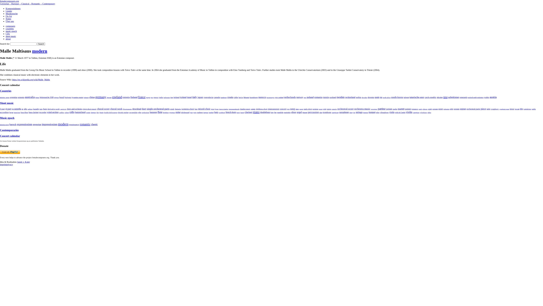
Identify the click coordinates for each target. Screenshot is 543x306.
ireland (177, 97)
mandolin (280, 112)
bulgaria (68, 97)
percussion (313, 112)
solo (451, 109)
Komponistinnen (13, 8)
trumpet (372, 112)
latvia (241, 97)
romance (415, 109)
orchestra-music (362, 109)
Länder (9, 11)
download (136, 109)
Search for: (5, 44)
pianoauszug (273, 109)
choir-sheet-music (89, 109)
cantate (253, 109)
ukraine (440, 97)
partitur (382, 108)
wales (486, 97)
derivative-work (54, 109)
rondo (420, 109)
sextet (440, 109)
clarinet (248, 112)
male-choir (308, 109)
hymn (217, 109)
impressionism (49, 124)
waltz (534, 109)
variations (527, 109)
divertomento (127, 109)
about (8, 39)
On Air (9, 16)
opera (329, 109)
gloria (212, 109)
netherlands (290, 97)
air (22, 109)
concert (283, 109)
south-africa (387, 97)
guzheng (200, 112)
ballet (41, 109)
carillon (61, 112)
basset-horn (17, 112)
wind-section (53, 112)
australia (30, 97)
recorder (43, 112)
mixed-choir (204, 109)
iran (171, 97)
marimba (287, 112)
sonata (456, 109)
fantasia (178, 109)
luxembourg (254, 97)
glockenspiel (185, 112)
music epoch (11, 31)
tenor (512, 109)
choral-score (103, 109)
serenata (435, 109)
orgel (299, 112)
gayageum (172, 112)
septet (430, 109)
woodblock (222, 112)
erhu (139, 112)
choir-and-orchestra (74, 109)
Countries (5, 90)
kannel (242, 112)
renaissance (74, 124)
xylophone (423, 112)
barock (12, 124)
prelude (389, 109)
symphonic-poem (504, 109)
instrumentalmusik (234, 109)
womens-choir (187, 109)
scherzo (425, 109)
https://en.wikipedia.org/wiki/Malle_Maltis (31, 79)
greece (156, 97)
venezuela (463, 97)
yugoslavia (208, 97)
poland (310, 97)
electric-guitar (123, 112)
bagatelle (36, 109)
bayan (11, 112)
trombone (327, 112)
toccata (517, 109)
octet (324, 109)
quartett (401, 109)
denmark (109, 97)
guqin (195, 112)
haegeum (205, 112)
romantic (85, 124)
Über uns (10, 21)
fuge (196, 109)
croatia (230, 97)
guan (191, 112)
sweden (341, 97)
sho (354, 112)
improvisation (223, 109)
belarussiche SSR (47, 97)
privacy (9, 164)
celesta (67, 112)
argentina (13, 97)
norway (299, 97)
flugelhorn (166, 112)
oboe (293, 112)
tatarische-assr (417, 97)
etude (172, 109)
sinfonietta (446, 109)
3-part (2, 109)
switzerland (350, 97)
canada (217, 97)
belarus (37, 97)
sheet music (11, 36)
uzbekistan (453, 97)
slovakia (364, 97)
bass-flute (24, 112)
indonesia (167, 97)
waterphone (416, 112)
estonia (126, 97)
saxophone (344, 112)
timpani (304, 112)
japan (200, 97)
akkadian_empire (4, 97)
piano (256, 112)
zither (429, 112)
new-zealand (279, 97)
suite (488, 109)
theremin (365, 112)
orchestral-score (345, 109)
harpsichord (80, 112)
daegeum (93, 112)
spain (377, 97)
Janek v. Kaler (23, 162)
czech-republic (430, 97)
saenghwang (335, 112)
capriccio (63, 109)
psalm (395, 109)
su (381, 97)
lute (275, 112)
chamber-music (245, 109)
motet (301, 109)
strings (359, 112)
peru (305, 97)
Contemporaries (9, 130)
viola (391, 112)
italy (194, 97)
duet (144, 109)
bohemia (86, 97)
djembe (101, 112)
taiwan (406, 97)
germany (100, 97)
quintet (408, 109)
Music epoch (7, 117)
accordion (4, 112)
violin (409, 112)
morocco (262, 97)
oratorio (334, 109)
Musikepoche (12, 13)
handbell (211, 112)
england (117, 97)
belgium (56, 97)
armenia (21, 97)
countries (10, 28)
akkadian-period (4, 125)
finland (134, 97)
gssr (152, 97)
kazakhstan (224, 97)
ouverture (374, 109)
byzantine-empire (77, 97)
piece (483, 108)
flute (160, 112)
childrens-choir (261, 109)
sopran (463, 109)
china (92, 97)
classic (94, 124)
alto (25, 109)
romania (318, 97)
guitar (178, 112)
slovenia (371, 97)
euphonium (145, 112)
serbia (358, 97)
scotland (332, 97)
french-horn (231, 112)
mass (297, 109)
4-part (8, 109)
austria (493, 97)
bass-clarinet (34, 112)
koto (272, 112)
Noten (8, 19)
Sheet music (7, 103)
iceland (183, 97)
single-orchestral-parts (158, 108)
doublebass (265, 112)
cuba (236, 97)
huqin (238, 112)
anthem (30, 109)
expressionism (24, 124)
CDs (8, 34)
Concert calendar (10, 135)
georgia (148, 97)
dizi (97, 112)
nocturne (315, 109)
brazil (61, 97)
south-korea (397, 97)
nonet (321, 109)
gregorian (37, 124)
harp (216, 112)
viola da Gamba (400, 112)
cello (72, 112)
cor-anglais (133, 112)
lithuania (246, 97)
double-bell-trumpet (110, 112)
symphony (495, 109)
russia (326, 97)
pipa (320, 112)
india (161, 97)
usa (445, 97)
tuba (377, 112)
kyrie (288, 109)
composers (10, 26)
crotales (88, 112)
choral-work (116, 109)
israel (189, 97)
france (142, 97)
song (292, 109)
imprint (3, 164)
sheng (351, 112)
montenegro (271, 97)
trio (521, 109)
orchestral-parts (473, 109)
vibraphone (384, 112)
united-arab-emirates (476, 97)
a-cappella (16, 109)
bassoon (153, 112)
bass (45, 109)
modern (39, 51)
